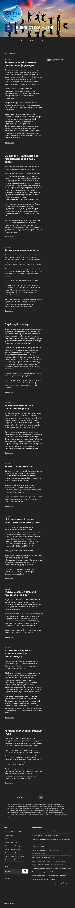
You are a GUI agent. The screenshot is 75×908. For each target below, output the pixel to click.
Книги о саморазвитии (18, 466)
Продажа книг (15, 849)
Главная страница (11, 41)
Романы (17, 853)
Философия (20, 856)
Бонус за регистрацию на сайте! (42, 872)
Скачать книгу (9, 856)
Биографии (8, 846)
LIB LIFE (13, 832)
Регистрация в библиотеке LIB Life (43, 857)
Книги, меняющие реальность (23, 250)
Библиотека (9, 835)
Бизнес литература (11, 842)
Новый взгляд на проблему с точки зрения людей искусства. (51, 883)
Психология (9, 853)
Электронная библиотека (29, 41)
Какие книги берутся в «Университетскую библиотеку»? (18, 653)
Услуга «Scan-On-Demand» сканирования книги (20, 593)
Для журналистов (20, 846)
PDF (19, 832)
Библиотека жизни (35, 27)
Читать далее (9, 142)
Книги (7, 849)
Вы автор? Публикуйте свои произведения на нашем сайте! (22, 158)
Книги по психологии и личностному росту (18, 407)
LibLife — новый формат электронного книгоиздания (22, 520)
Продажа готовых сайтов (51, 41)
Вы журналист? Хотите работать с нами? (45, 835)
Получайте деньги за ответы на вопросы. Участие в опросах (51, 868)
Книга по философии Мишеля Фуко (23, 732)
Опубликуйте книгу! (16, 324)
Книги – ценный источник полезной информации (20, 63)
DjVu (6, 832)
